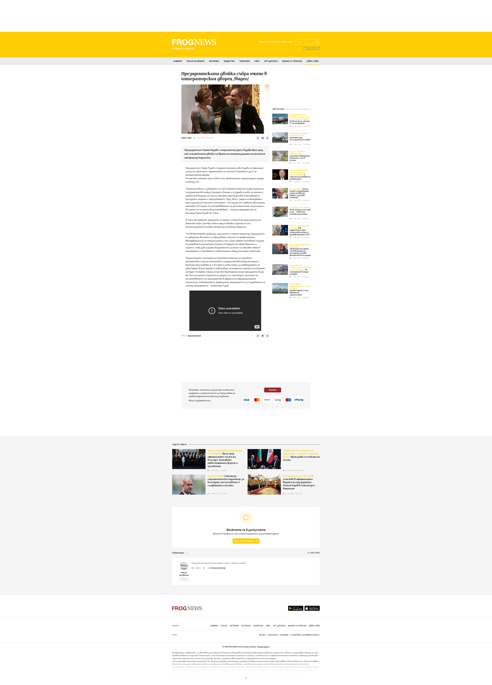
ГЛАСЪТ (224, 625)
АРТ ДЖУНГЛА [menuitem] (271, 61)
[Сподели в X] (267, 138)
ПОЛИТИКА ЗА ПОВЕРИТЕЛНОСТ (305, 634)
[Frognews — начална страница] (187, 608)
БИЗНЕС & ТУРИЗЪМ (297, 625)
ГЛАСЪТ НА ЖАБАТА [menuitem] (195, 61)
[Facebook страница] (309, 48)
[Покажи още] (246, 678)
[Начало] (305, 48)
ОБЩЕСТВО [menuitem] (229, 61)
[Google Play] (295, 608)
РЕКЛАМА (284, 634)
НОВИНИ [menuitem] (177, 61)
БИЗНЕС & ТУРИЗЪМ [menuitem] (292, 61)
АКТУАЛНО (246, 625)
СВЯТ (268, 625)
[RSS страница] (318, 48)
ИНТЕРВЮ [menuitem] (214, 61)
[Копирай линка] (258, 138)
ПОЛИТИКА (258, 625)
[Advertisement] (246, 16)
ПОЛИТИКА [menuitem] (244, 61)
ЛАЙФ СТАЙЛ (186, 138)
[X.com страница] (313, 48)
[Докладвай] (204, 568)
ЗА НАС (262, 634)
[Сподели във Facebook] (262, 138)
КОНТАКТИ (273, 634)
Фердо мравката (184, 573)
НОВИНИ (214, 625)
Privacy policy (263, 647)
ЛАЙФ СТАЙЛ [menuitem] (313, 61)
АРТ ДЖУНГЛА (279, 625)
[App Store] (312, 608)
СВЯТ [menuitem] (257, 61)
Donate (272, 390)
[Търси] (317, 42)
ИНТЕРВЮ (234, 625)
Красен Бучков (194, 335)
